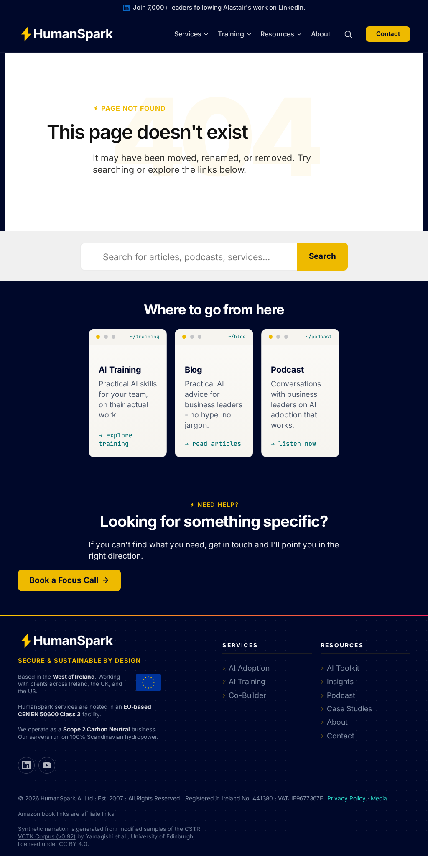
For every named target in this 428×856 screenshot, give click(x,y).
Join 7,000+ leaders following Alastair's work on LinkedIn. (219, 7)
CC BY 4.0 (73, 844)
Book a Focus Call (63, 580)
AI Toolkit (343, 668)
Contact (388, 34)
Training (231, 34)
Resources (277, 34)
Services (187, 34)
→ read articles (213, 443)
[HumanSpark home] (67, 34)
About (321, 34)
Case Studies (349, 708)
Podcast (341, 695)
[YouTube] (46, 765)
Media (379, 798)
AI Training (247, 681)
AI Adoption (249, 668)
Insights (340, 681)
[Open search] (348, 34)
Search (322, 256)
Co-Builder (247, 695)
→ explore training (115, 439)
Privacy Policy (346, 798)
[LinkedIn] (26, 765)
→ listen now (293, 443)
